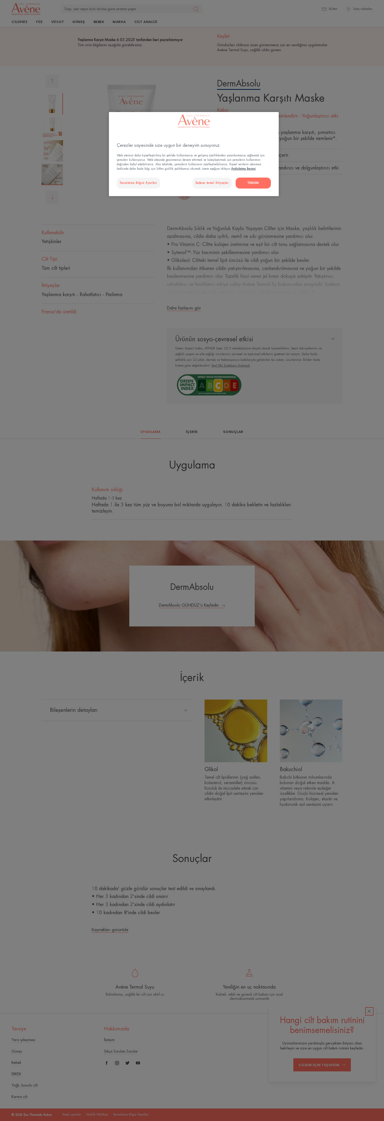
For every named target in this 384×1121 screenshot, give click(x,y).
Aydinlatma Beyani (243, 168)
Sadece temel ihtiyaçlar (212, 182)
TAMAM (253, 182)
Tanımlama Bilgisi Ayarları (138, 182)
